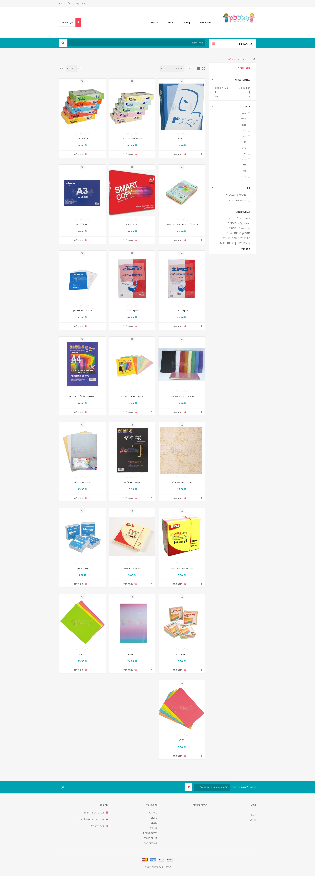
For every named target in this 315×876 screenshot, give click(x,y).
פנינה (243, 176)
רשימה (198, 68)
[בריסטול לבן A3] (82, 193)
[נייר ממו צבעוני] (181, 622)
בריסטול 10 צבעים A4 (236, 194)
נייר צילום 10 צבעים (237, 200)
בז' (245, 142)
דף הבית (254, 59)
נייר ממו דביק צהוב (132, 568)
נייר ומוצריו (244, 59)
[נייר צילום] (181, 107)
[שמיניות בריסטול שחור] (132, 450)
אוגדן (247, 218)
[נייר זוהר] (82, 622)
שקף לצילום (132, 310)
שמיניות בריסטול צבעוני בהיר (132, 396)
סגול (244, 159)
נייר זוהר (82, 654)
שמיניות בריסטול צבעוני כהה (82, 396)
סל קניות (153, 827)
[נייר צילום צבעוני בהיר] (132, 107)
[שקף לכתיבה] (181, 279)
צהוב (244, 113)
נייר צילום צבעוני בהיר (132, 138)
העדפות (62, 3)
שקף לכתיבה (182, 310)
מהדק (232, 228)
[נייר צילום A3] (132, 193)
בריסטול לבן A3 (82, 224)
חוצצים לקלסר (244, 223)
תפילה (222, 242)
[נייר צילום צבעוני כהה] (82, 107)
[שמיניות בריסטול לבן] (82, 279)
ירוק (244, 136)
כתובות (154, 817)
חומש (229, 218)
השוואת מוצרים (151, 838)
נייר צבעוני (182, 740)
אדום (244, 147)
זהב (244, 165)
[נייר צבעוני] (181, 708)
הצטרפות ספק (151, 843)
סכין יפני (226, 237)
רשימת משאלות (150, 832)
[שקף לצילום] (132, 279)
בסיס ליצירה (238, 218)
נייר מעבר (132, 654)
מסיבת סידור (244, 237)
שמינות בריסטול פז (82, 482)
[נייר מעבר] (132, 622)
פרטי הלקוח (152, 812)
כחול (244, 153)
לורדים (231, 223)
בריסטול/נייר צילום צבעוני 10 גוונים (182, 224)
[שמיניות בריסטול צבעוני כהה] (82, 365)
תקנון (253, 814)
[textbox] (136, 42)
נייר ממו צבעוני (182, 654)
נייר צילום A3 (132, 224)
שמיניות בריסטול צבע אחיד (181, 396)
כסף (244, 170)
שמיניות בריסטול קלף (182, 482)
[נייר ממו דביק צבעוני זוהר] (181, 536)
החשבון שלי (79, 3)
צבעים (246, 243)
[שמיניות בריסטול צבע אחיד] (181, 365)
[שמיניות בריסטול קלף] (181, 450)
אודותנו (253, 819)
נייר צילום (182, 138)
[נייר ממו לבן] (82, 536)
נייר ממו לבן (82, 568)
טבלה (203, 68)
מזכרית (229, 233)
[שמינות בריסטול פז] (82, 450)
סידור (234, 237)
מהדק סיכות (242, 233)
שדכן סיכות (234, 243)
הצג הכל (245, 248)
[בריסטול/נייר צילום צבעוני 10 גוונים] (181, 193)
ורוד (244, 130)
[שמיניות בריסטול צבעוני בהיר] (132, 365)
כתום (244, 124)
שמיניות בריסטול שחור (132, 482)
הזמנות (154, 822)
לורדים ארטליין (244, 228)
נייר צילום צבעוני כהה (82, 138)
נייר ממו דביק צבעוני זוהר (181, 568)
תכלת (243, 119)
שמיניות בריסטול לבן (82, 310)
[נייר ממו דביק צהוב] (132, 536)
